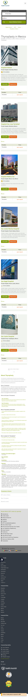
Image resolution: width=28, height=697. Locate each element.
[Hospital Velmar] (9, 55)
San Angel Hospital (7, 281)
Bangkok (2, 590)
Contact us (3, 582)
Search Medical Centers (15, 22)
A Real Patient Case (4, 567)
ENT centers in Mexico (5, 494)
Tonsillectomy (4, 531)
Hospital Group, (5, 338)
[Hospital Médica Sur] (9, 164)
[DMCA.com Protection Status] (9, 684)
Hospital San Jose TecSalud (10, 124)
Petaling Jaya (3, 623)
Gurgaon (2, 599)
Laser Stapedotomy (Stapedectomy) (9, 528)
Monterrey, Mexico (13, 126)
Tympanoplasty (5, 540)
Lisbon (2, 640)
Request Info (13, 84)
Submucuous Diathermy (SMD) (8, 539)
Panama (12, 550)
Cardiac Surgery (5, 649)
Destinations (3, 569)
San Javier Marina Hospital (10, 229)
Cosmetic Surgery (5, 651)
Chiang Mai (3, 597)
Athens (2, 636)
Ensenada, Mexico (13, 69)
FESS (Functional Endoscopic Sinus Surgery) (11, 526)
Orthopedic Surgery (6, 656)
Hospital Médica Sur (8, 177)
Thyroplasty (4, 521)
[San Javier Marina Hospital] (9, 216)
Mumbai (2, 619)
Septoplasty (4, 519)
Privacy (2, 575)
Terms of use (3, 577)
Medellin (2, 612)
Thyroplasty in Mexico (14, 28)
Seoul (2, 627)
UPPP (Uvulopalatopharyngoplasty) (9, 523)
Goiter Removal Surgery (6, 535)
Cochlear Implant (5, 515)
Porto (2, 638)
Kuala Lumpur (3, 606)
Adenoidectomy (5, 514)
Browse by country (5, 501)
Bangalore (3, 588)
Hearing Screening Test (6, 517)
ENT (15, 27)
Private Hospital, (5, 69)
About (2, 580)
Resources (3, 573)
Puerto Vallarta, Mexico (14, 231)
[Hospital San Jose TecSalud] (9, 112)
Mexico (19, 27)
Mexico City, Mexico (13, 178)
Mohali (2, 634)
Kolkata (2, 604)
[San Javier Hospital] (9, 324)
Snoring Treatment (5, 530)
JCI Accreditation (6, 181)
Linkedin (4, 664)
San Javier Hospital (7, 336)
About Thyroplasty (5, 498)
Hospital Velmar (6, 68)
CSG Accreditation (6, 285)
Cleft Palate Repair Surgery (7, 533)
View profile (5, 84)
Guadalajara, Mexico (13, 338)
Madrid (2, 608)
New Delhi (3, 621)
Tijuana (2, 630)
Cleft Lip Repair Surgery (6, 524)
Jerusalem (3, 603)
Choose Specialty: (6, 11)
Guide (2, 564)
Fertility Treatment (5, 653)
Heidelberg (3, 632)
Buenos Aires (3, 593)
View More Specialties (5, 658)
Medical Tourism (9, 27)
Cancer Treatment (5, 647)
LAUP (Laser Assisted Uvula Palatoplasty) (10, 537)
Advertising (3, 562)
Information (3, 571)
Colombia (19, 550)
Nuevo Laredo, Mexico (14, 283)
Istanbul (2, 601)
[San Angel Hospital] (9, 269)
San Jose (2, 625)
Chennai (2, 595)
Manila (2, 610)
